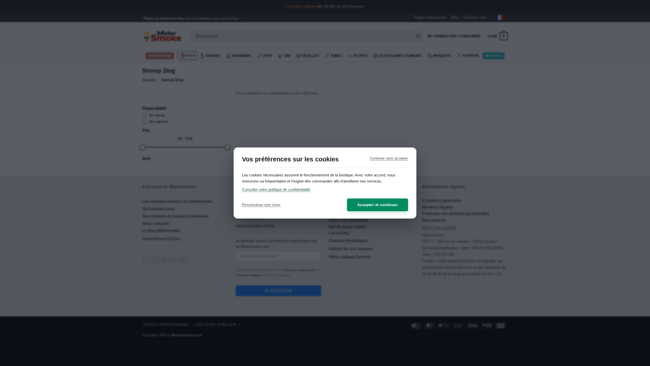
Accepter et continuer (377, 205)
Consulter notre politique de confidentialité (276, 189)
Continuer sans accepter (389, 158)
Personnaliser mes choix (261, 205)
